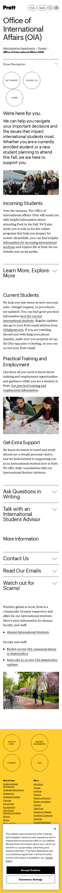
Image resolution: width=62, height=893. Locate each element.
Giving (6, 820)
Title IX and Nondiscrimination (12, 811)
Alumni (6, 816)
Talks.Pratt (38, 808)
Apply (42, 7)
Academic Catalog (42, 812)
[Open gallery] (31, 182)
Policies (37, 794)
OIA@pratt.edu (13, 329)
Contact (11, 763)
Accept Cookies (30, 870)
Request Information (39, 743)
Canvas (37, 787)
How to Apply (12, 743)
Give (32, 7)
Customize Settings (31, 879)
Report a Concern (42, 798)
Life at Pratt (8, 804)
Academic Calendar (43, 815)
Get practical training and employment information (24, 387)
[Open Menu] (56, 7)
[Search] (50, 7)
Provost (42, 48)
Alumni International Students (28, 632)
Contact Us (32, 80)
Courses (7, 800)
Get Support (12, 80)
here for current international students (22, 318)
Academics (8, 793)
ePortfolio (38, 784)
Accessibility (9, 807)
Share (15, 98)
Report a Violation (42, 801)
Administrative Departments (19, 48)
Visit (39, 763)
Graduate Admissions (13, 790)
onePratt (38, 791)
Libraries (38, 819)
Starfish (37, 805)
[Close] (55, 829)
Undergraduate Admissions (10, 785)
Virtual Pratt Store (42, 822)
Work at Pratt (9, 823)
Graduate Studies (11, 797)
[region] (30, 857)
